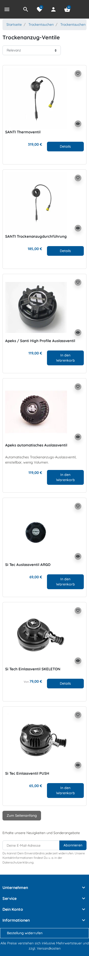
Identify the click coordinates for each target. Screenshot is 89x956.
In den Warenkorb (65, 357)
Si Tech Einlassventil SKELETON (32, 669)
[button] (25, 9)
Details (65, 146)
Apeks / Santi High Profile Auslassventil (40, 340)
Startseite (14, 24)
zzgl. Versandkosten (45, 948)
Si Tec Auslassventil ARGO (27, 564)
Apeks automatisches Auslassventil (36, 445)
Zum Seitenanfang (22, 815)
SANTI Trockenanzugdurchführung (36, 236)
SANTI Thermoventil (23, 132)
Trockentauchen (41, 24)
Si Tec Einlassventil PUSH (27, 773)
